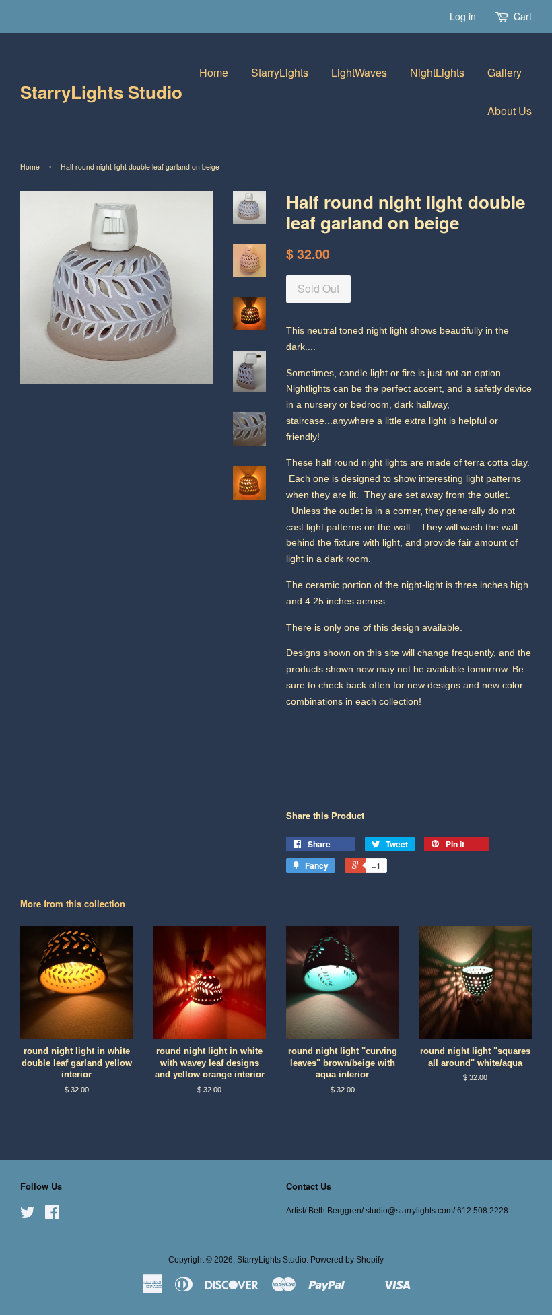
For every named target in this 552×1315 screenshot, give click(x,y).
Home (213, 72)
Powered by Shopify (347, 1260)
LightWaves (359, 72)
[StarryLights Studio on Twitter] (27, 1215)
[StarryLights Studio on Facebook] (52, 1215)
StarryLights (279, 72)
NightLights (437, 72)
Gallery (504, 72)
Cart (523, 16)
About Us (509, 110)
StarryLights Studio (101, 91)
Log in (463, 16)
